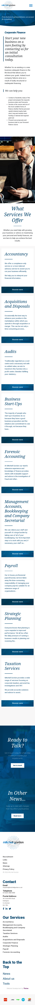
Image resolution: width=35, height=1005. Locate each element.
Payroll (5, 949)
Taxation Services (10, 933)
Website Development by (17, 988)
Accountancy (8, 922)
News (5, 863)
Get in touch (17, 765)
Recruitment (8, 857)
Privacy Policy (8, 869)
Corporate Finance (10, 943)
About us (8, 978)
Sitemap (6, 866)
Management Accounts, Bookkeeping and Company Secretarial (14, 927)
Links (5, 860)
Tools (6, 983)
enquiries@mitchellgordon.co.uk (12, 887)
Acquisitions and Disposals (14, 940)
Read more (17, 816)
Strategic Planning (10, 946)
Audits (5, 936)
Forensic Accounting (11, 952)
